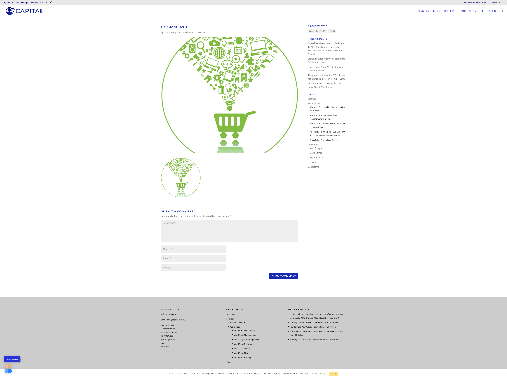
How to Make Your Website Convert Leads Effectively (313, 327)
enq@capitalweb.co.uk (177, 319)
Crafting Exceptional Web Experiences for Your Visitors (314, 322)
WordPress (468, 11)
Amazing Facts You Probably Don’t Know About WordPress (315, 339)
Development (316, 152)
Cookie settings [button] (319, 373)
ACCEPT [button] (333, 373)
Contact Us (489, 11)
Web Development (242, 348)
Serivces (423, 11)
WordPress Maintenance (245, 335)
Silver (332, 31)
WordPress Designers (243, 344)
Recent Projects (443, 11)
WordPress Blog (241, 353)
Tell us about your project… (476, 2)
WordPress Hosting (242, 357)
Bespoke (313, 31)
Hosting (314, 162)
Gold (323, 31)
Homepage (231, 314)
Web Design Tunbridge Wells (247, 339)
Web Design (316, 148)
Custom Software (237, 322)
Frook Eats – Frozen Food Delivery (324, 140)
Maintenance (316, 157)
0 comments (200, 32)
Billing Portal (497, 2)
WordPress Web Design (244, 330)
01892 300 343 (171, 314)
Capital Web (169, 32)
